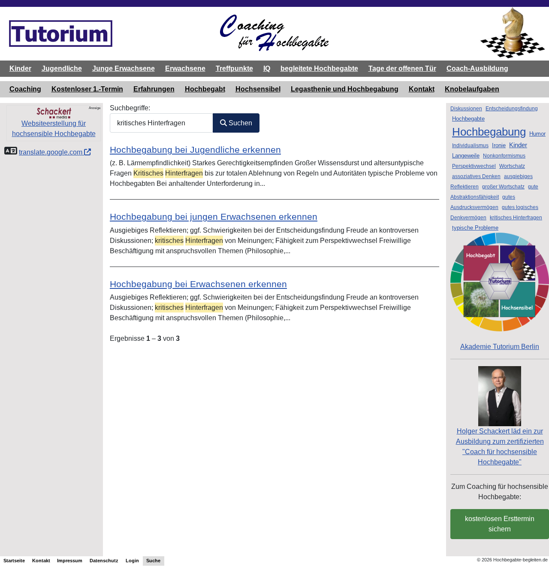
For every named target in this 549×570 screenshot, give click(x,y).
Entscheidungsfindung (512, 109)
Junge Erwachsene (123, 68)
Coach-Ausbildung (477, 68)
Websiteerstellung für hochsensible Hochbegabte (54, 128)
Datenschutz (104, 560)
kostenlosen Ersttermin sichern (499, 524)
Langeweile (466, 155)
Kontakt (421, 89)
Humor (537, 133)
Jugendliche (62, 68)
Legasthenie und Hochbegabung (344, 89)
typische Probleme (475, 227)
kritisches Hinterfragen (516, 218)
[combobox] (161, 123)
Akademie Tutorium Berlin (499, 346)
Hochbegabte (468, 118)
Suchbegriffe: (130, 108)
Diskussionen (466, 109)
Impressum (69, 560)
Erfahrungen (154, 89)
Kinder (20, 68)
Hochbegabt (205, 89)
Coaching (25, 89)
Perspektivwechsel (474, 166)
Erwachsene (185, 68)
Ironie (499, 145)
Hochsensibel (258, 89)
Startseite (14, 560)
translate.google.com (51, 152)
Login (132, 560)
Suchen (239, 123)
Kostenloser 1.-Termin (87, 89)
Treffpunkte (234, 68)
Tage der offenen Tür (402, 68)
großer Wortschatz (503, 187)
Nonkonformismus (504, 156)
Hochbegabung (489, 132)
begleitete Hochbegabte (319, 68)
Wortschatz (512, 166)
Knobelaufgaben (472, 89)
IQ (266, 68)
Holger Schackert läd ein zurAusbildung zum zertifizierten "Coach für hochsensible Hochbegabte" (500, 447)
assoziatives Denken (476, 176)
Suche (153, 560)
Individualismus (470, 145)
